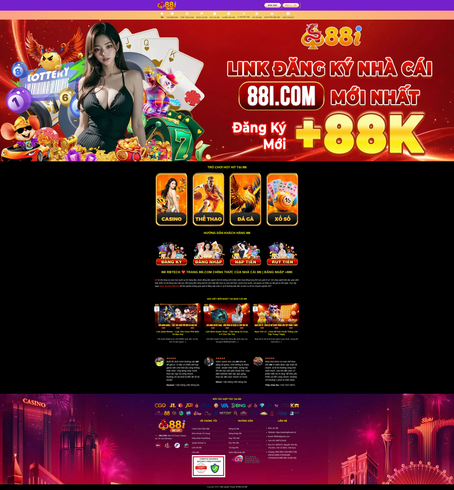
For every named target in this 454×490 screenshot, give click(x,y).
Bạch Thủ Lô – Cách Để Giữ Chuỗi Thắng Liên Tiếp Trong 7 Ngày (276, 333)
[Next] (299, 326)
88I (156, 280)
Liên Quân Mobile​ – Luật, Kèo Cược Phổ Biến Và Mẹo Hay (177, 333)
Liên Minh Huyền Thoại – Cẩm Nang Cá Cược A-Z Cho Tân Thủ (227, 333)
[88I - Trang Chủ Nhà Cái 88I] (167, 5)
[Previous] (154, 326)
